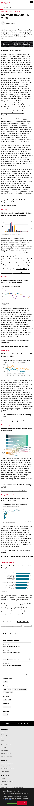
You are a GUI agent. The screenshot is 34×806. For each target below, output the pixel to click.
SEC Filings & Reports (6, 756)
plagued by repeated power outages (12, 113)
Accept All (22, 803)
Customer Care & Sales (7, 763)
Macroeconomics (8, 692)
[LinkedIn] (24, 723)
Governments (7, 689)
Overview (3, 747)
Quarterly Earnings (6, 753)
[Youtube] (21, 723)
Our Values (4, 732)
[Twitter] (13, 723)
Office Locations (5, 771)
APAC (5, 699)
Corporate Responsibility (7, 781)
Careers (3, 778)
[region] (17, 797)
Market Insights (7, 7)
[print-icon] (27, 674)
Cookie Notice (8, 799)
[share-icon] (30, 674)
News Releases (5, 750)
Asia (10, 699)
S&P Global (11, 23)
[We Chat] (27, 723)
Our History (4, 735)
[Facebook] (16, 723)
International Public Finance (20, 689)
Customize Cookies (12, 803)
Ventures (3, 737)
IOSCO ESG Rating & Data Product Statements (12, 787)
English (6, 714)
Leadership (4, 784)
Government (7, 707)
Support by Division (6, 766)
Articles (6, 682)
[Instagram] (18, 723)
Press (2, 740)
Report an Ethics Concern (7, 768)
